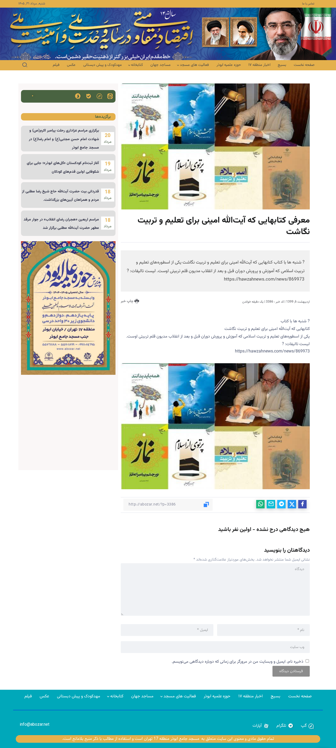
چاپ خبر (127, 301)
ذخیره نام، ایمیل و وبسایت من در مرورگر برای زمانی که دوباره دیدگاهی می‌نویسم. (237, 662)
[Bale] (88, 96)
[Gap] (99, 96)
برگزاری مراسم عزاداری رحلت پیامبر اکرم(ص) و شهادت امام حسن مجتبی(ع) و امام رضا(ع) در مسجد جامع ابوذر (64, 139)
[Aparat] (260, 726)
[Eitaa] (110, 96)
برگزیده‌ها (103, 117)
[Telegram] (285, 726)
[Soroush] (77, 96)
